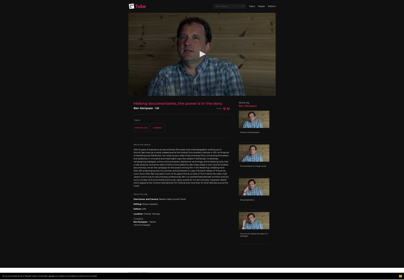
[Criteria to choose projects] (254, 126)
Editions (272, 6)
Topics (252, 6)
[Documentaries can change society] (254, 160)
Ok (400, 276)
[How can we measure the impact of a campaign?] (254, 228)
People (261, 6)
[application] (202, 54)
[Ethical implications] (254, 194)
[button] (202, 54)
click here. (51, 276)
